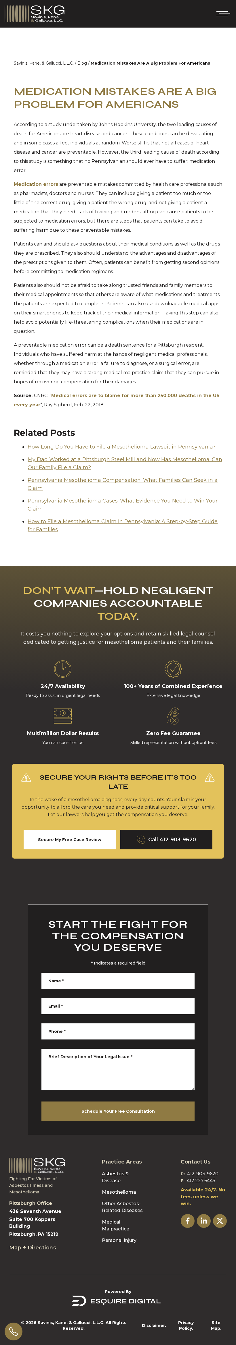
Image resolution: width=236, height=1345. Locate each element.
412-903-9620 (202, 1173)
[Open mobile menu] (222, 14)
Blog (82, 63)
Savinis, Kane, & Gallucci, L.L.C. (44, 63)
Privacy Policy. (186, 1325)
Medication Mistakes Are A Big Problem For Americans (150, 63)
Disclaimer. (154, 1325)
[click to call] (13, 1331)
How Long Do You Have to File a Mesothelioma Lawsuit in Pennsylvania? (122, 447)
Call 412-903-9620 (172, 839)
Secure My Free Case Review (69, 839)
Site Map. (216, 1325)
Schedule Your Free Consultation (118, 1111)
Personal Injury (119, 1240)
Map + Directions (32, 1247)
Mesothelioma (119, 1192)
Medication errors (36, 184)
